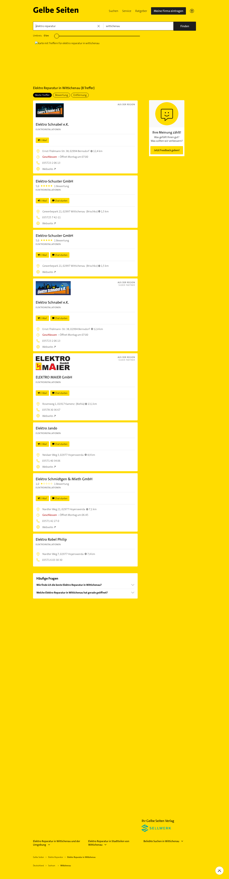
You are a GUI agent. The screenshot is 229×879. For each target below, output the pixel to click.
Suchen (113, 11)
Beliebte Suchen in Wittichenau (161, 841)
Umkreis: (41, 35)
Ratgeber (141, 11)
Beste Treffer (42, 95)
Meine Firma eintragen (168, 11)
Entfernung (80, 95)
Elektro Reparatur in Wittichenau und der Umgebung (56, 842)
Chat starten (61, 200)
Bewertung (61, 95)
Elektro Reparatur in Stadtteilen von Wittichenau (108, 842)
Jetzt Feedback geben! (167, 150)
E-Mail (43, 140)
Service (126, 11)
